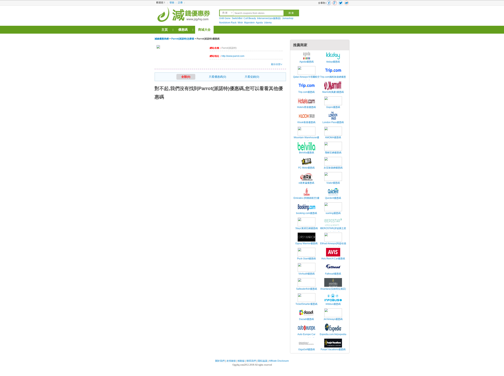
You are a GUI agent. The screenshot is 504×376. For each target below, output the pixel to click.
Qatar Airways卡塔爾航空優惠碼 (306, 79)
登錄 (172, 2)
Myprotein (249, 22)
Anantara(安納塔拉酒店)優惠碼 (333, 291)
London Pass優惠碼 (333, 122)
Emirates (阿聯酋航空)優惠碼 (306, 200)
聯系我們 (251, 360)
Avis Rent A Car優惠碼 (333, 258)
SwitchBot (237, 18)
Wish (240, 22)
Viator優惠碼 (333, 183)
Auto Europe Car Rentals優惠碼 (306, 336)
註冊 (180, 2)
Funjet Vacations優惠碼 (333, 349)
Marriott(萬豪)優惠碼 (333, 92)
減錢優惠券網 (184, 14)
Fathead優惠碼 (333, 273)
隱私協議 (263, 360)
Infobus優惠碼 (333, 304)
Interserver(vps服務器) (269, 18)
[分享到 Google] (335, 3)
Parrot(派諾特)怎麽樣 (182, 38)
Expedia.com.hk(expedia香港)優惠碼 (333, 336)
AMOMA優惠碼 (333, 137)
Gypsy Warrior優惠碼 (306, 243)
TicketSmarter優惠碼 (306, 304)
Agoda (259, 22)
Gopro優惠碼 (333, 107)
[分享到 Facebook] (329, 3)
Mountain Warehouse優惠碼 (306, 139)
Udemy (268, 22)
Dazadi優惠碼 (306, 319)
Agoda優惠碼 (306, 61)
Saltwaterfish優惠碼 (306, 289)
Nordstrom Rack (227, 22)
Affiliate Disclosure (279, 360)
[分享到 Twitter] (340, 3)
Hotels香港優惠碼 (306, 107)
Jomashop (287, 18)
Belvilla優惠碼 (306, 152)
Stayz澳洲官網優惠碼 (306, 228)
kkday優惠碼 (333, 61)
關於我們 (220, 360)
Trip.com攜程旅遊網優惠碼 (333, 79)
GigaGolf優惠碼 (306, 349)
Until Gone (225, 18)
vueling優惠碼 (333, 213)
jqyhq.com (239, 364)
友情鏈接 (231, 360)
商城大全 (204, 29)
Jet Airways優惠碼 (333, 319)
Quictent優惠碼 (333, 198)
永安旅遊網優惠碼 (333, 167)
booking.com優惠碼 (306, 213)
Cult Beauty (250, 18)
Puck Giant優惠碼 (306, 258)
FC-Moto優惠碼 (306, 167)
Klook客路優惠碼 (306, 122)
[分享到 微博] (346, 3)
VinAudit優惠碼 (306, 273)
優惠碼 (183, 29)
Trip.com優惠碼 (306, 92)
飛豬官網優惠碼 (333, 152)
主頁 (164, 29)
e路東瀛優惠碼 (306, 183)
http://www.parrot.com (232, 56)
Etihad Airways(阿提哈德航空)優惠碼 (333, 245)
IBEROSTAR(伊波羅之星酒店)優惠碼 (333, 230)
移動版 (241, 360)
